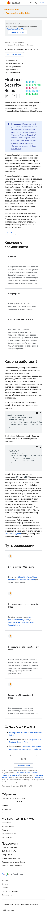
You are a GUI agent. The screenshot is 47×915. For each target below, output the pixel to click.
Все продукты (7, 895)
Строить (30, 45)
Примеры (5, 805)
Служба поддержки (9, 847)
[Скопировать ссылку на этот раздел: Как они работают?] (40, 361)
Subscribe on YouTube (9, 834)
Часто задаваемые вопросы (12, 866)
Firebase (7, 42)
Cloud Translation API (14, 29)
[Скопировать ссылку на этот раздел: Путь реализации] (37, 545)
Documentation (10, 9)
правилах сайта (38, 777)
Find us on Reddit (8, 826)
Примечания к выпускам (11, 858)
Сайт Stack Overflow (9, 851)
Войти (42, 3)
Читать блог (6, 823)
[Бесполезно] (38, 49)
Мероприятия (7, 837)
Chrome (5, 884)
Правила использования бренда (14, 862)
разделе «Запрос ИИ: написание (23, 146)
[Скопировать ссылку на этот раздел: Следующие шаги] (37, 726)
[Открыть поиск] (31, 2)
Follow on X (6, 830)
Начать (10, 233)
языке (7, 534)
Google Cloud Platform (10, 891)
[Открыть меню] (3, 2)
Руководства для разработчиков (14, 798)
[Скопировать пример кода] (40, 413)
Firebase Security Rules (17, 13)
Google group (7, 855)
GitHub (4, 813)
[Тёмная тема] (37, 413)
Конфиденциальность (29, 904)
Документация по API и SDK (12, 802)
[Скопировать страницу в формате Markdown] (14, 96)
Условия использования (10, 904)
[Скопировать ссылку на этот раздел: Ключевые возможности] (30, 247)
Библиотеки (6, 809)
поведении (16, 534)
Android (5, 880)
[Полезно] (35, 49)
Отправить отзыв (14, 54)
